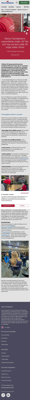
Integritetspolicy (25, 193)
